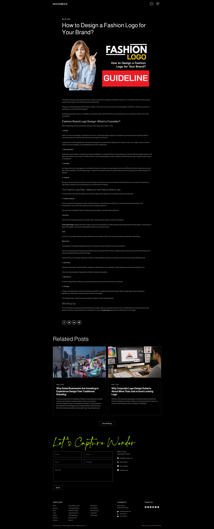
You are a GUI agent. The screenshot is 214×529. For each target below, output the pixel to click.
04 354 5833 (123, 462)
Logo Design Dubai (73, 505)
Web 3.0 (70, 520)
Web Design (93, 515)
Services (55, 508)
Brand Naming (94, 510)
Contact (55, 520)
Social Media (94, 508)
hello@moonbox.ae (126, 458)
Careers (55, 518)
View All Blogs (107, 423)
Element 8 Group (156, 525)
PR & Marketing (72, 515)
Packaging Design (73, 508)
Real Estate (93, 505)
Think (54, 513)
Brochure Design (73, 510)
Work (54, 510)
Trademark (93, 513)
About (54, 505)
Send (58, 488)
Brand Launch (72, 518)
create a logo (106, 310)
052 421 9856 (124, 466)
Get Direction (124, 470)
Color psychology (67, 225)
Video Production (73, 513)
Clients (55, 515)
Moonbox (59, 525)
